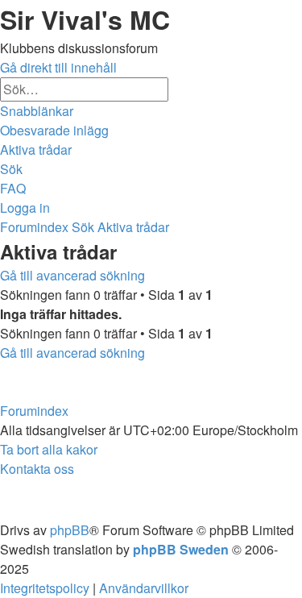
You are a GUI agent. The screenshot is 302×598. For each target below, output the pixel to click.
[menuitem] (54, 130)
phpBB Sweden (181, 549)
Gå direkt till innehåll (58, 67)
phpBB (69, 530)
